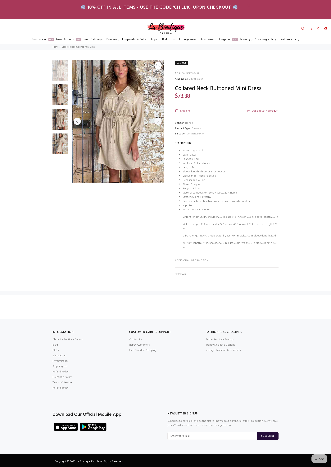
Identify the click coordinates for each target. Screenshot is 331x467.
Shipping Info (60, 366)
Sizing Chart (59, 355)
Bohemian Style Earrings (220, 339)
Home (55, 47)
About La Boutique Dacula (67, 339)
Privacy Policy (60, 361)
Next (158, 121)
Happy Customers (139, 345)
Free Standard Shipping (142, 350)
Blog (55, 345)
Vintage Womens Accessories (223, 350)
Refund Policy (60, 372)
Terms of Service (62, 382)
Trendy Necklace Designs (220, 345)
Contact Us (135, 339)
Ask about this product (265, 111)
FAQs (55, 350)
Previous (77, 121)
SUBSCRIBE (267, 436)
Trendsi (189, 123)
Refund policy (60, 388)
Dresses (196, 128)
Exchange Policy (62, 377)
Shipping (185, 111)
